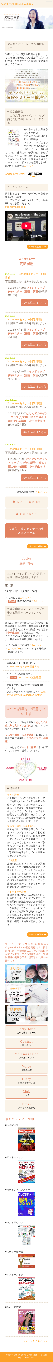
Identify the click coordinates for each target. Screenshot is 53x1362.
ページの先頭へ (36, 246)
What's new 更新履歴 (30, 677)
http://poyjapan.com (15, 207)
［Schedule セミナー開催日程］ (24, 319)
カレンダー (14, 648)
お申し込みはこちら (34, 302)
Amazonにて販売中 (15, 174)
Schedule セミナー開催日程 (24, 666)
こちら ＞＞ (30, 165)
